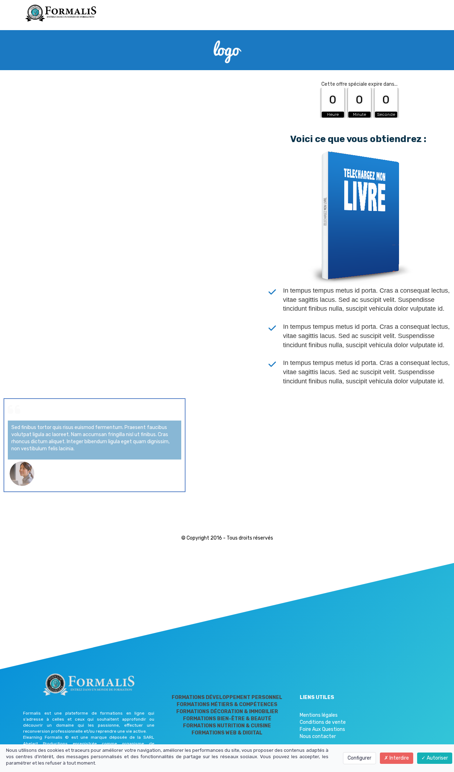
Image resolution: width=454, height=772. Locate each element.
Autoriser (437, 758)
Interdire (398, 758)
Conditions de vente (323, 722)
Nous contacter (318, 736)
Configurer (359, 758)
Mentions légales (319, 715)
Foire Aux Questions (322, 729)
